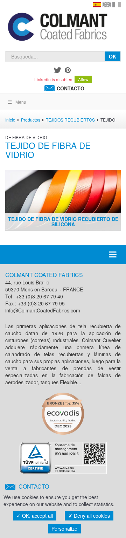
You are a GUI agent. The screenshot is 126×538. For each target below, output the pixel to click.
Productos (30, 120)
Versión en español (97, 4)
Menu (20, 102)
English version (107, 4)
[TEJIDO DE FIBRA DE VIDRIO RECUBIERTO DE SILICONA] (63, 199)
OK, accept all (37, 515)
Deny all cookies (91, 515)
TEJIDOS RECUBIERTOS (70, 120)
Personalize (64, 528)
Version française (116, 4)
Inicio (10, 120)
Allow (83, 79)
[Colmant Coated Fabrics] (57, 28)
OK (112, 56)
